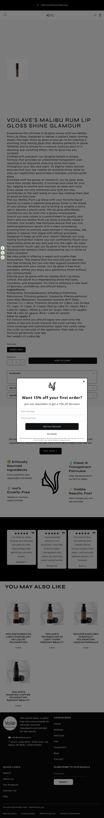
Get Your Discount (52, 426)
